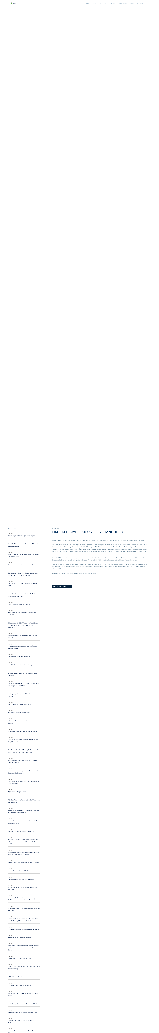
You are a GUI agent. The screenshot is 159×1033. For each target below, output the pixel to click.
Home (88, 3)
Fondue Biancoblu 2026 (138, 3)
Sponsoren (123, 3)
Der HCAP (113, 3)
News (95, 3)
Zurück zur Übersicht (61, 586)
